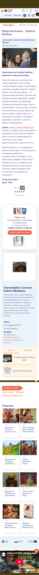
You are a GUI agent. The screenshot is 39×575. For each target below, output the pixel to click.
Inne (23, 520)
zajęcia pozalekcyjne (13, 395)
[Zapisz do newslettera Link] (33, 15)
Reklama (17, 15)
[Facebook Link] (29, 15)
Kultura (8, 488)
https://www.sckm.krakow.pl (13, 340)
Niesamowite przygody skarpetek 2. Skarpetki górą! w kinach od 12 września (11, 464)
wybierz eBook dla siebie (20, 232)
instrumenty (9, 392)
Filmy (6, 425)
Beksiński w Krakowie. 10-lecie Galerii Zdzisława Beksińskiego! (10, 495)
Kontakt (8, 15)
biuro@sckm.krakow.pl (12, 337)
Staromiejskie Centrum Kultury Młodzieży (18, 289)
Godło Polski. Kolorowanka (22, 371)
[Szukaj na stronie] (27, 10)
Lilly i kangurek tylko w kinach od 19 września (28, 429)
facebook (7, 343)
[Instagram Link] (24, 15)
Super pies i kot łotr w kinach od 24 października (10, 430)
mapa (7, 42)
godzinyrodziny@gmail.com (21, 127)
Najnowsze (28, 350)
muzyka (21, 392)
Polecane (11, 350)
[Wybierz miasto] (31, 10)
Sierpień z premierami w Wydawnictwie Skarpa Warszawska (28, 527)
